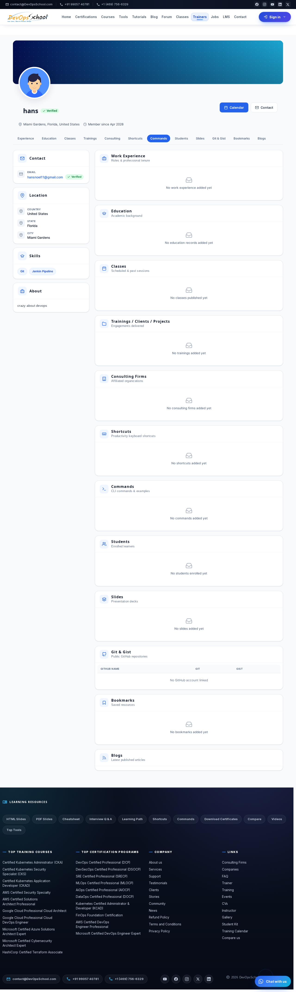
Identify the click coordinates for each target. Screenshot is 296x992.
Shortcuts (135, 138)
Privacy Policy (159, 931)
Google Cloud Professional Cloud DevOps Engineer (27, 920)
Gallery (227, 917)
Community (157, 903)
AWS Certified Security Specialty (27, 892)
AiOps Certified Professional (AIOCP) (103, 890)
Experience (26, 138)
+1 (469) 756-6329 (112, 4)
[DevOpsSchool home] (27, 17)
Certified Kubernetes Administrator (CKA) (33, 862)
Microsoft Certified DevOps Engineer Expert (108, 933)
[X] (288, 4)
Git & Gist (219, 138)
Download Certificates (221, 819)
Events (227, 897)
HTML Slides (16, 819)
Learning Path (132, 819)
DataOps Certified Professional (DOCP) (105, 897)
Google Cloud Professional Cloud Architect (34, 911)
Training (228, 890)
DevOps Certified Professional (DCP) (103, 862)
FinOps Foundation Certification (99, 915)
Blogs (262, 138)
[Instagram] (265, 4)
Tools (123, 17)
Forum (167, 17)
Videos (276, 819)
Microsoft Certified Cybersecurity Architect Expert (27, 943)
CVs (225, 903)
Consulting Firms (234, 862)
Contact (240, 17)
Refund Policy (159, 917)
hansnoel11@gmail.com (45, 177)
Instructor (229, 910)
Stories (154, 897)
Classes (182, 17)
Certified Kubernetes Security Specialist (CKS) (24, 872)
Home (66, 17)
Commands (158, 138)
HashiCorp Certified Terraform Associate (33, 952)
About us (155, 862)
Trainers (200, 17)
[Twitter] (198, 979)
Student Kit (230, 924)
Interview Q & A (100, 819)
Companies (230, 869)
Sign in (274, 16)
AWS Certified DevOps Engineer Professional (92, 924)
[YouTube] (272, 4)
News (153, 910)
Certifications (86, 17)
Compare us (231, 938)
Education (49, 138)
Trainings (90, 138)
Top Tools (14, 830)
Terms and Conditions (165, 924)
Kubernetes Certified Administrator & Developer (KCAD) (103, 906)
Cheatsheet (71, 819)
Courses (108, 17)
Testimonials (158, 883)
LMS (226, 17)
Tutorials (139, 17)
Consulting (112, 138)
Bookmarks (242, 138)
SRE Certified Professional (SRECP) (101, 876)
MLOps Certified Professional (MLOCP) (104, 883)
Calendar (237, 107)
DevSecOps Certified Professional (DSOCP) (108, 869)
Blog (154, 17)
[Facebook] (257, 4)
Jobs (215, 17)
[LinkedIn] (280, 4)
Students (181, 138)
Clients (154, 890)
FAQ (225, 876)
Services (155, 869)
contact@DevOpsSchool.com (28, 4)
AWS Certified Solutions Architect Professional (20, 901)
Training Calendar (235, 931)
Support (155, 876)
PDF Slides (44, 819)
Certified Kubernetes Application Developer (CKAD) (26, 883)
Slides (200, 138)
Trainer (227, 883)
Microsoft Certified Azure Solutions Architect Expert (29, 931)
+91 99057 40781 (74, 4)
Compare (254, 819)
